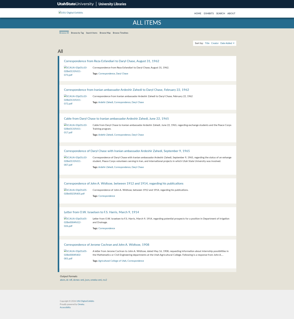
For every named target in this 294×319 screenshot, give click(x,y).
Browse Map (105, 33)
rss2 (105, 280)
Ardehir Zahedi (105, 102)
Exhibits (209, 13)
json (87, 280)
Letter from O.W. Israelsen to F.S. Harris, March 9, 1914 (101, 212)
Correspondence (106, 74)
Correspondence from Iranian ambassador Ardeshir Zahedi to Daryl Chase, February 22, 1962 (126, 89)
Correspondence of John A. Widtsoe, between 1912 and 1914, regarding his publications (123, 183)
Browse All (64, 33)
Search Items (91, 33)
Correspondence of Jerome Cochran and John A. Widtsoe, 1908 (106, 244)
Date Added (226, 43)
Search (220, 13)
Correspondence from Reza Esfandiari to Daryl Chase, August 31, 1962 (111, 61)
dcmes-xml (78, 280)
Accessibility (65, 307)
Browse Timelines (120, 33)
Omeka (81, 304)
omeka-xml (96, 280)
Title (207, 43)
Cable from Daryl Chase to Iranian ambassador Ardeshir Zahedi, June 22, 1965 (116, 118)
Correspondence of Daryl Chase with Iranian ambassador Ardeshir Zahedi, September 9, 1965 (127, 151)
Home (197, 13)
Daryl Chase (122, 74)
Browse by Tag (77, 33)
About (231, 13)
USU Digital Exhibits (85, 301)
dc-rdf (69, 280)
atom (62, 280)
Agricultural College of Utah (112, 261)
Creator (215, 43)
